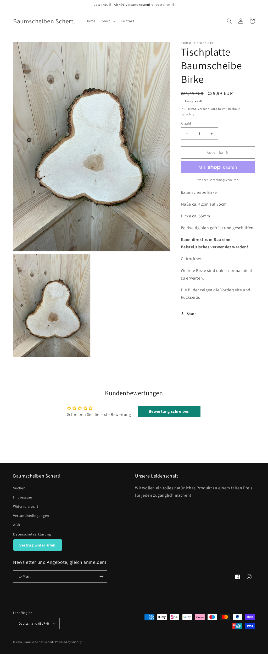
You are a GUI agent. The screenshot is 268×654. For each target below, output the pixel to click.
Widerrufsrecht (25, 506)
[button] (108, 20)
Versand (204, 109)
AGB (16, 524)
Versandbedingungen (31, 515)
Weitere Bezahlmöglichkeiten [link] (218, 180)
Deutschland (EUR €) (34, 623)
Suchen (19, 488)
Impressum (22, 497)
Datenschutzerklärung (32, 534)
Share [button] (192, 313)
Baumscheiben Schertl (39, 642)
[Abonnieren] (101, 576)
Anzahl (186, 123)
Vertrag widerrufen (37, 545)
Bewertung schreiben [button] (169, 411)
